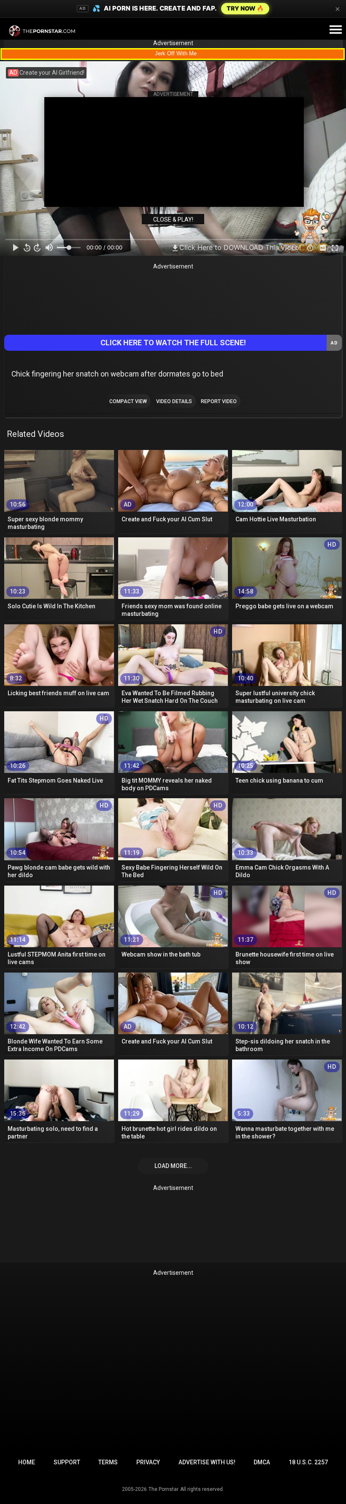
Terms (108, 1462)
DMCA (262, 1462)
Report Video (219, 401)
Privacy (148, 1462)
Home (26, 1462)
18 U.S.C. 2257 (308, 1462)
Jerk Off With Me (176, 53)
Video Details (174, 401)
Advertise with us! (206, 1462)
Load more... (173, 1166)
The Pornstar (163, 1489)
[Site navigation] (335, 30)
